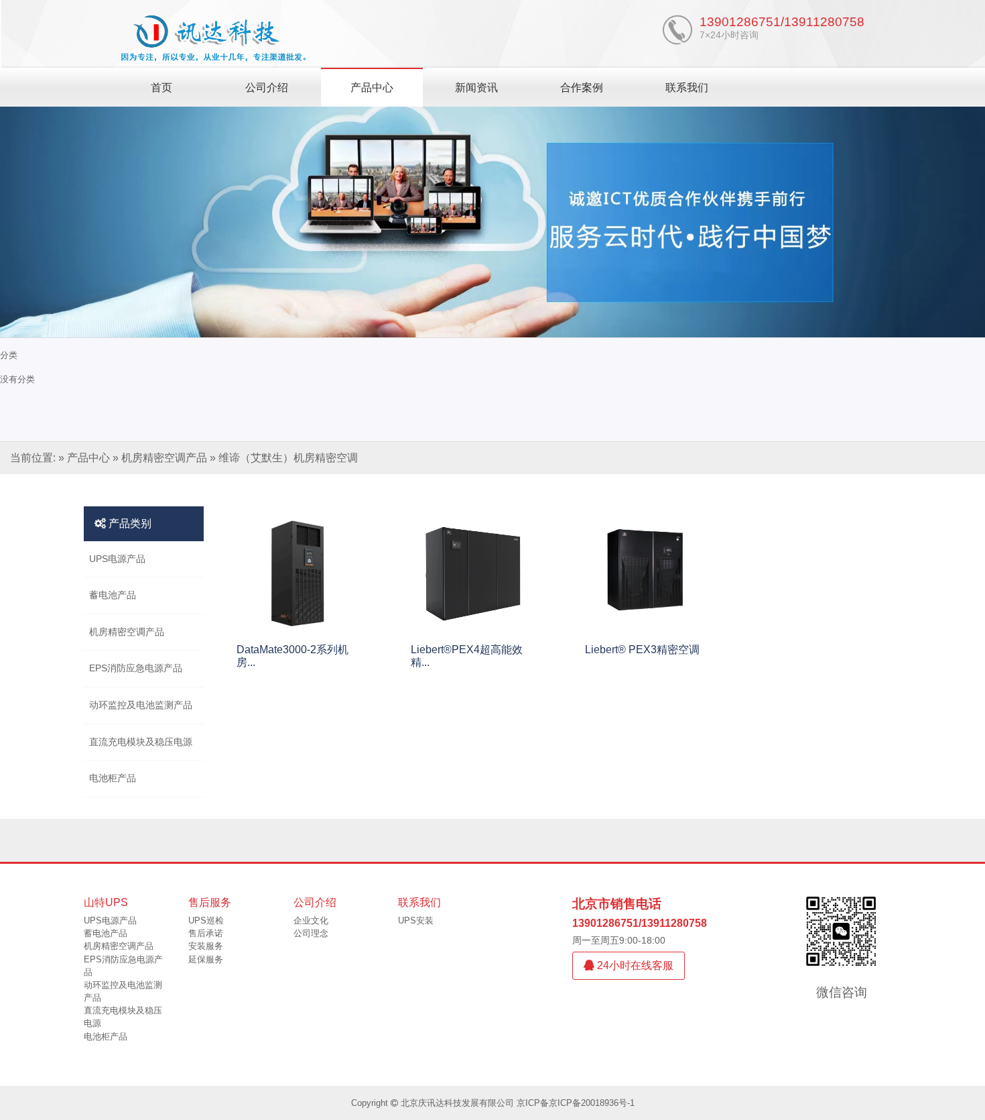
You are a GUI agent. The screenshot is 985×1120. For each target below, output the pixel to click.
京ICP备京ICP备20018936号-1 (576, 1103)
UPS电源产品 (117, 558)
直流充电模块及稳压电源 (140, 741)
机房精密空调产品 (164, 457)
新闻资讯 (476, 87)
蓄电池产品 (112, 595)
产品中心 (371, 87)
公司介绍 (266, 87)
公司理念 (310, 933)
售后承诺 (205, 933)
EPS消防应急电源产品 (135, 668)
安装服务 (205, 946)
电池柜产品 (112, 778)
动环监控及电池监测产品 (140, 704)
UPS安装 (416, 920)
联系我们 (686, 87)
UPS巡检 (206, 920)
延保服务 (205, 959)
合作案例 (581, 87)
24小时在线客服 (633, 965)
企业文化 (310, 920)
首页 (161, 87)
